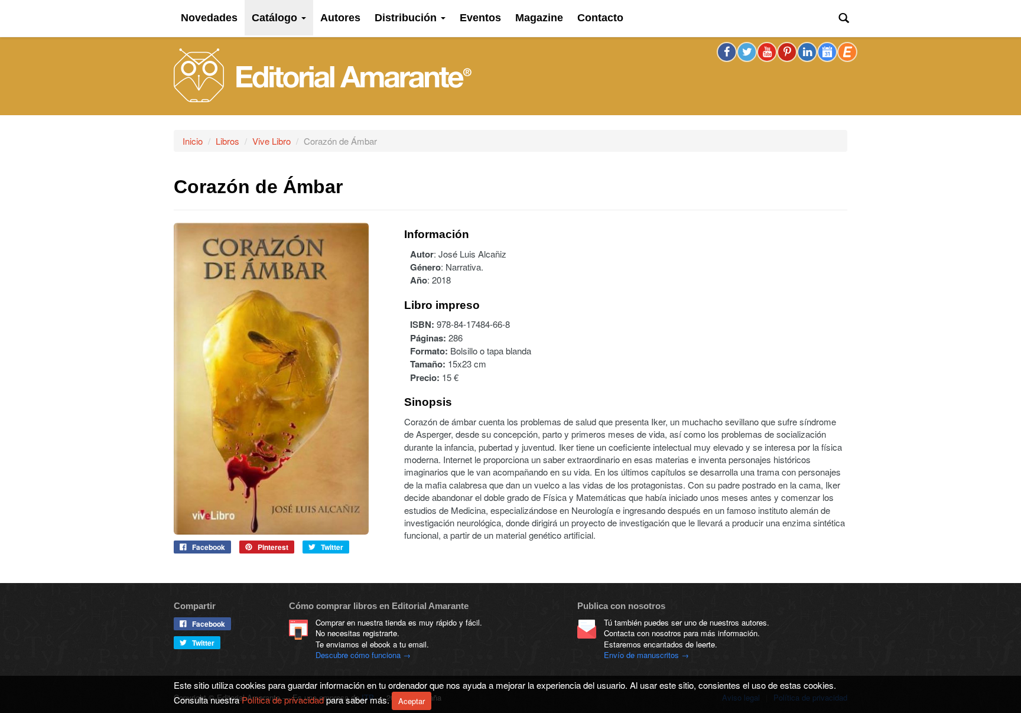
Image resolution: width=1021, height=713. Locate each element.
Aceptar (411, 701)
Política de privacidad (283, 699)
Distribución (407, 18)
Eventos (480, 18)
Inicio (193, 141)
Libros (227, 141)
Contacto (600, 18)
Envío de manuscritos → (646, 654)
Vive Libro (271, 141)
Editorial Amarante (323, 75)
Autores (340, 18)
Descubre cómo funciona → (363, 654)
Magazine (539, 18)
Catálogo (276, 18)
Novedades (209, 18)
